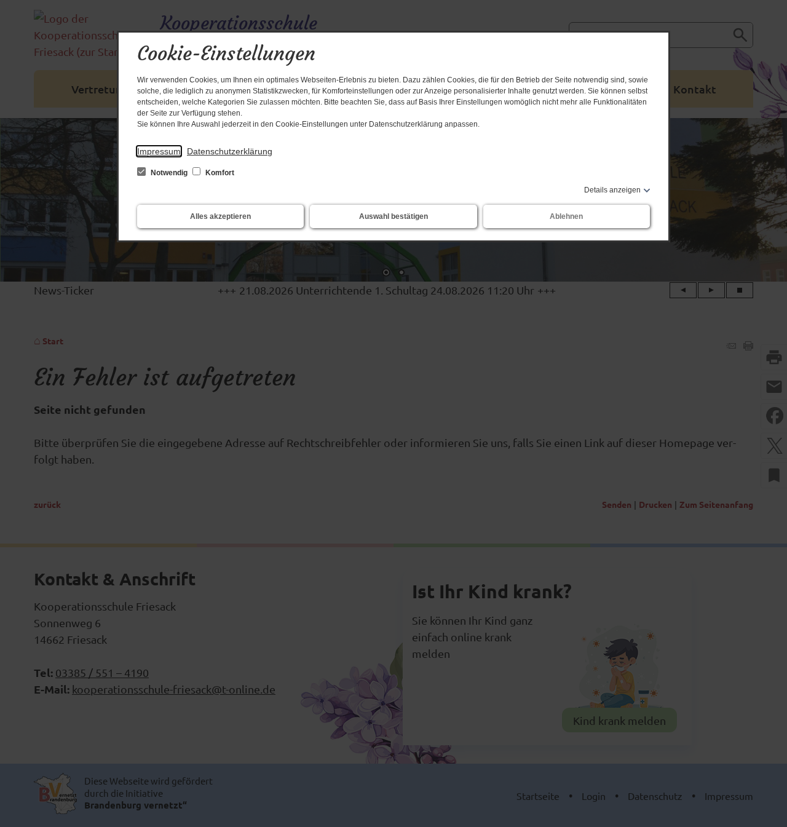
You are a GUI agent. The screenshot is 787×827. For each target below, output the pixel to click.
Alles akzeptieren (220, 216)
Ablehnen (566, 216)
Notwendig (169, 172)
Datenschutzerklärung (229, 151)
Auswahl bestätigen (393, 216)
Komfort (219, 172)
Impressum (159, 151)
